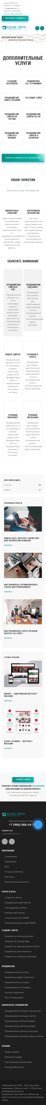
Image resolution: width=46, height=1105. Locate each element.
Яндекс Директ (12, 1052)
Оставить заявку (23, 779)
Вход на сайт (21, 1088)
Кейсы (7, 489)
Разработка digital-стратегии (19, 977)
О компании (11, 856)
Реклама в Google (13, 1057)
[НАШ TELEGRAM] (38, 825)
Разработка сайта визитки (18, 951)
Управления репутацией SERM (20, 923)
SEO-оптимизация (14, 997)
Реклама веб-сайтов (15, 912)
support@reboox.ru (11, 3)
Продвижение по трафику (18, 987)
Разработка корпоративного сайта (22, 946)
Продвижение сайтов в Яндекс (20, 1021)
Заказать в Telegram (12, 5)
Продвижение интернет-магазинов (23, 1010)
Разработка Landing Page (17, 941)
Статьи (7, 485)
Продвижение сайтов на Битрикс (21, 1031)
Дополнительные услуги (17, 881)
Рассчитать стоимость (15, 18)
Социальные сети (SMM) (17, 917)
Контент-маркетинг (14, 992)
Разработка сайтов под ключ (19, 936)
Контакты (9, 876)
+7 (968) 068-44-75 (11, 8)
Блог (7, 866)
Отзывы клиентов (14, 871)
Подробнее (9, 545)
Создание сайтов (13, 897)
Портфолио (10, 861)
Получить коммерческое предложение (23, 157)
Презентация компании (13, 14)
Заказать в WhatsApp (12, 11)
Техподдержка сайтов (16, 907)
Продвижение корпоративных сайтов (24, 1036)
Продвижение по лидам (17, 982)
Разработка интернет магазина (20, 956)
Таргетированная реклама (18, 1062)
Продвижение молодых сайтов (20, 1016)
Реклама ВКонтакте (14, 1067)
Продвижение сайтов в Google (20, 1026)
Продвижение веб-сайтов (18, 902)
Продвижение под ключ (17, 972)
